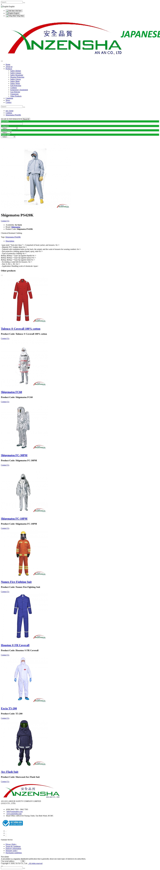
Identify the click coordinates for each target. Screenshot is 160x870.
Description (10, 241)
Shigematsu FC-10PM (14, 518)
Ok (23, 861)
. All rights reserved (35, 863)
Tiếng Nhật (20, 16)
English (16, 13)
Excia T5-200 (9, 708)
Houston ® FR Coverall (15, 645)
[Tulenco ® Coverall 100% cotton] (24, 324)
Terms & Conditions (13, 846)
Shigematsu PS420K (13, 115)
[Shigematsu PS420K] (36, 209)
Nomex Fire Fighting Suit (16, 581)
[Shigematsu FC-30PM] (24, 450)
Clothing (9, 113)
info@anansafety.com (15, 812)
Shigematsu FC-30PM (14, 455)
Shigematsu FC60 (11, 392)
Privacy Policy (11, 844)
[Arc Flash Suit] (24, 767)
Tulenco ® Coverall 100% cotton (20, 328)
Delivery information (13, 849)
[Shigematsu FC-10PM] (24, 514)
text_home (9, 111)
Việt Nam (18, 11)
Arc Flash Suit (9, 771)
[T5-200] (24, 704)
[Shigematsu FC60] (24, 387)
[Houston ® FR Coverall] (24, 640)
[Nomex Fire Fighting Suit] (24, 577)
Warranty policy (11, 851)
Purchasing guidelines (14, 853)
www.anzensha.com (14, 814)
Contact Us (5, 221)
